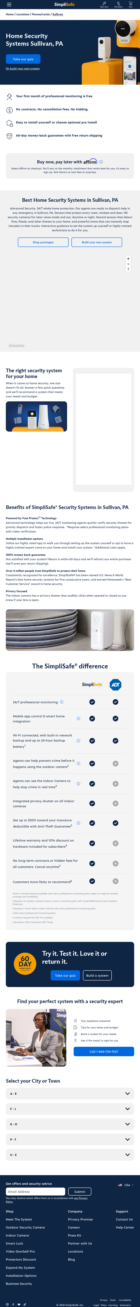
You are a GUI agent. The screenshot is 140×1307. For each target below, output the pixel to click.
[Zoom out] (128, 264)
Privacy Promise (80, 1219)
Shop (9, 1211)
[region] (70, 301)
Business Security (19, 1283)
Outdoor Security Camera (25, 1227)
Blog (71, 1259)
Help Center (125, 1227)
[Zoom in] (128, 258)
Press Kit (74, 1235)
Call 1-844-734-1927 (104, 1051)
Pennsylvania (41, 14)
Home (10, 14)
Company (75, 1211)
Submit (79, 1191)
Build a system (97, 975)
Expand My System (20, 1267)
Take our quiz (65, 975)
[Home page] (64, 4)
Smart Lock (14, 1243)
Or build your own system (23, 68)
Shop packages (43, 242)
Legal (96, 1305)
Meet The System (19, 1219)
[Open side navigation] (8, 4)
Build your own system (97, 242)
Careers (74, 1227)
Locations (22, 14)
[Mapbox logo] (16, 346)
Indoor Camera (17, 1235)
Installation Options (21, 1275)
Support (122, 1211)
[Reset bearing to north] (128, 269)
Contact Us (124, 1219)
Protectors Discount (21, 1259)
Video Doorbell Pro (20, 1251)
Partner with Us (80, 1243)
